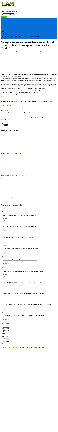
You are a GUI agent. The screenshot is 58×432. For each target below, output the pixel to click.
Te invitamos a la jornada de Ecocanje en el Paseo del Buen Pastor (23, 271)
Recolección (5, 336)
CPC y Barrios (3, 115)
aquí (20, 76)
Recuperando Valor (31, 78)
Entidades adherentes (5, 110)
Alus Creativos (41, 347)
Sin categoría (6, 338)
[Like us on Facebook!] (3, 343)
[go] (14, 201)
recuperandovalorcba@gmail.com (15, 103)
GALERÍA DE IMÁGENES (8, 13)
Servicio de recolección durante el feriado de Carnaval (19, 215)
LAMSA (4, 51)
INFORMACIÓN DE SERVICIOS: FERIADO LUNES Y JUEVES (14, 175)
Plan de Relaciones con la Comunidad (11, 335)
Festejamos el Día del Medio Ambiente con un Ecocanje (20, 260)
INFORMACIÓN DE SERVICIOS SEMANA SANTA (11, 153)
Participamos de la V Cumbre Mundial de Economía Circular (21, 237)
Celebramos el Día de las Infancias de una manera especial (21, 226)
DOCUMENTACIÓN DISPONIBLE (10, 11)
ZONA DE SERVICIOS (8, 9)
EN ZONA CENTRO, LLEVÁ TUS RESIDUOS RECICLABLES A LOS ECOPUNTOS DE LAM (20, 198)
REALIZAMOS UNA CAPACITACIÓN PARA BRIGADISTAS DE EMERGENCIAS (24, 293)
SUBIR (2, 350)
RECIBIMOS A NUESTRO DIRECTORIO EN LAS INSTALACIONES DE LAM (24, 316)
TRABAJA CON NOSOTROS (9, 14)
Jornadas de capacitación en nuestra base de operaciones (20, 249)
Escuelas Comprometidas (6, 105)
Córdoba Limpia (6, 34)
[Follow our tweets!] (3, 345)
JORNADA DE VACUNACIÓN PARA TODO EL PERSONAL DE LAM (22, 282)
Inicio (4, 31)
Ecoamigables (34, 51)
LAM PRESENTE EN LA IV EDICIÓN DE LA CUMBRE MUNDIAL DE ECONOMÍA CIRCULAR (28, 304)
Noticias (5, 33)
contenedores (6, 327)
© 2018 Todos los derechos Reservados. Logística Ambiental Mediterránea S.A (17, 347)
